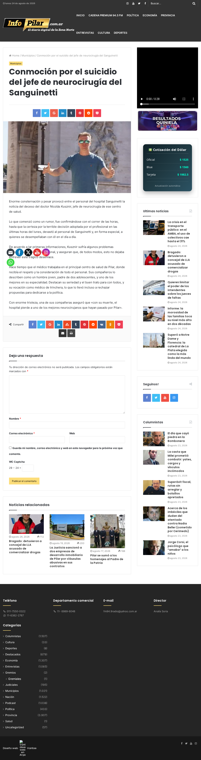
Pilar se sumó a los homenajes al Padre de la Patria (106, 559)
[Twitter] (139, 3)
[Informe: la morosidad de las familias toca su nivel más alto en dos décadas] (154, 314)
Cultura (104, 32)
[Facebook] (145, 3)
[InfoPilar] (38, 25)
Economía (150, 15)
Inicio (80, 15)
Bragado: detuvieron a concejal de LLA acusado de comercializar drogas (179, 261)
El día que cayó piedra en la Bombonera (178, 437)
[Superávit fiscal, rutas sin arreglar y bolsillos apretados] (154, 487)
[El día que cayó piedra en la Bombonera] (154, 439)
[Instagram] (127, 3)
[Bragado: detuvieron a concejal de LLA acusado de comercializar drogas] (154, 257)
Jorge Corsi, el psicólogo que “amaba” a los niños (178, 548)
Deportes (120, 32)
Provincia (168, 15)
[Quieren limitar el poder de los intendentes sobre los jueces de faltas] (154, 287)
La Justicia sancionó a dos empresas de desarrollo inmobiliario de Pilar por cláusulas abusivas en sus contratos (66, 557)
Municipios (28, 55)
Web (72, 433)
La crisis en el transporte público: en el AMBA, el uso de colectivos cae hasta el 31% (179, 231)
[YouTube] (133, 3)
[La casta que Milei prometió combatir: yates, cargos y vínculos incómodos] (154, 457)
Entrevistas (85, 32)
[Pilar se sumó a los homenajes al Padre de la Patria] (107, 531)
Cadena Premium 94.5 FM (106, 15)
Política (133, 15)
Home (15, 55)
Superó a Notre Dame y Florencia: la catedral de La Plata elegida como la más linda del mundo (179, 346)
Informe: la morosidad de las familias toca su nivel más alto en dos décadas (180, 316)
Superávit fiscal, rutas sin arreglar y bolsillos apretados (179, 489)
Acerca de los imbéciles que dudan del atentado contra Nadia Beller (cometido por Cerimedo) (180, 519)
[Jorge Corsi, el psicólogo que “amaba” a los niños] (154, 547)
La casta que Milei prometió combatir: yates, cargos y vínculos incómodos (180, 461)
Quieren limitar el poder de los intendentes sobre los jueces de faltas (179, 289)
